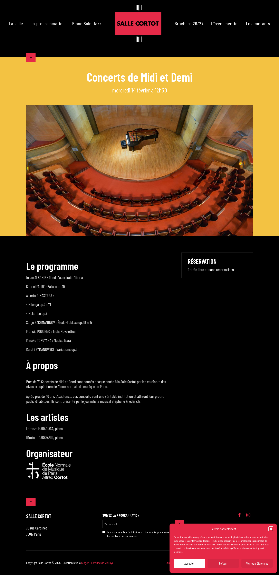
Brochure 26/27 (189, 23)
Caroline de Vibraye (102, 563)
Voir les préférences (257, 563)
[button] (271, 529)
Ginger (85, 563)
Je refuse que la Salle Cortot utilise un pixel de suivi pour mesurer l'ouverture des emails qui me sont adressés (144, 534)
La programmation (47, 23)
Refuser (223, 563)
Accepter (189, 563)
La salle (16, 23)
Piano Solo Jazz (87, 23)
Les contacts (258, 23)
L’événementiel (225, 23)
